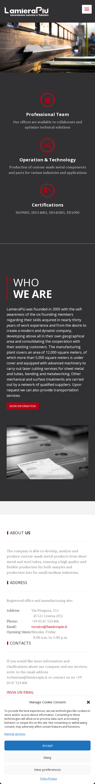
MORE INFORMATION (23, 406)
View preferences (47, 769)
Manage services (14, 734)
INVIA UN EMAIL (20, 692)
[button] (88, 702)
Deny (47, 757)
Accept (47, 745)
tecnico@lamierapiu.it (49, 626)
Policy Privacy (48, 778)
